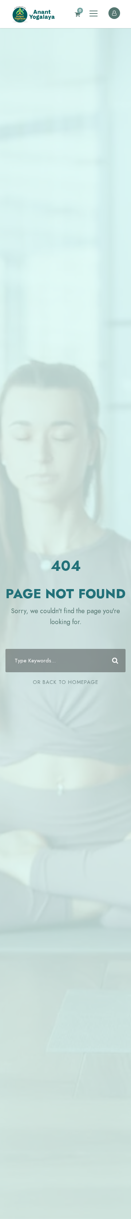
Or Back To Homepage (65, 682)
